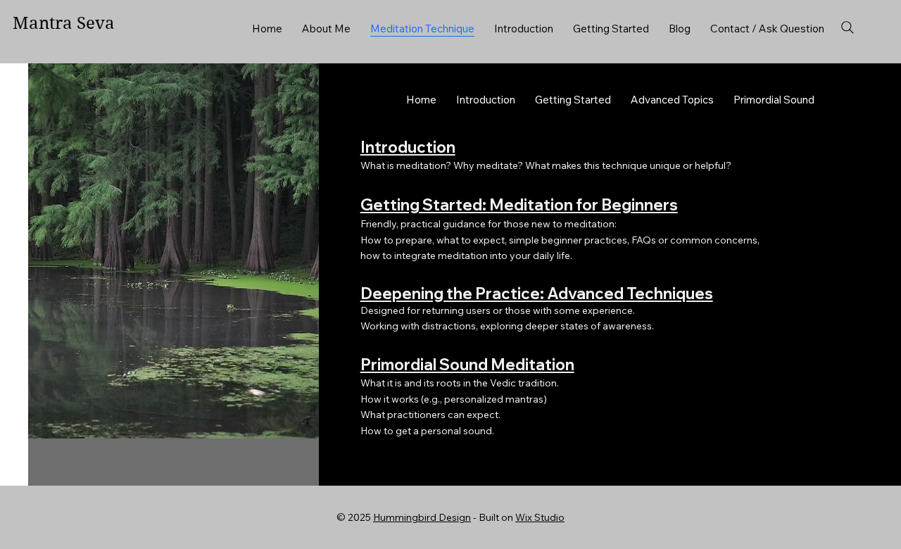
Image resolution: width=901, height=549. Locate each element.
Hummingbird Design (422, 517)
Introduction (407, 147)
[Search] (847, 27)
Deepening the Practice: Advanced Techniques (536, 293)
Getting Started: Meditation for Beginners (519, 205)
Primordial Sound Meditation (467, 364)
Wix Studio (540, 517)
